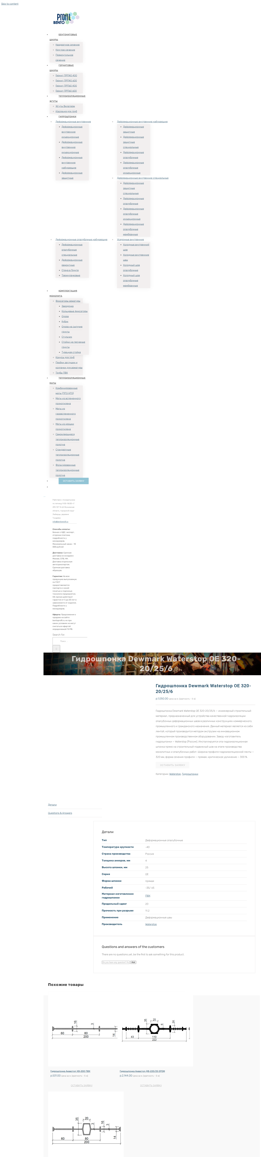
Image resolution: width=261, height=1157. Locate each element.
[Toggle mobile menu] (44, 495)
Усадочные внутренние (130, 239)
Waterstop (175, 773)
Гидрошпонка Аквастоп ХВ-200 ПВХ (70, 1071)
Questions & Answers (60, 812)
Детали (52, 804)
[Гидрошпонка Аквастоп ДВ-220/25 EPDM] (151, 1029)
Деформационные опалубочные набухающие (81, 239)
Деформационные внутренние (73, 121)
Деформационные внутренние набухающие (142, 121)
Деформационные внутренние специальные (143, 178)
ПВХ (147, 895)
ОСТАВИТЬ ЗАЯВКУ (172, 765)
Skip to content (9, 3)
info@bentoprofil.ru (60, 522)
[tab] (75, 805)
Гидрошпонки (190, 773)
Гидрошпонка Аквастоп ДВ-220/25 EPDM (142, 1071)
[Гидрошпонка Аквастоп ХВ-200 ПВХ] (81, 1029)
